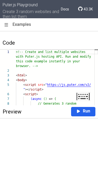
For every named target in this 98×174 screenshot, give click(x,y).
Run (86, 111)
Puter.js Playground (20, 5)
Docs (65, 9)
